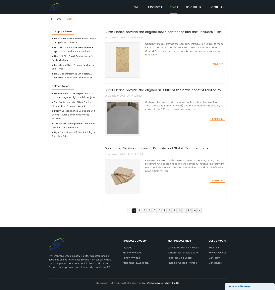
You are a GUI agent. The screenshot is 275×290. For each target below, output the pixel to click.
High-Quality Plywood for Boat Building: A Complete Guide (73, 134)
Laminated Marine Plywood (183, 247)
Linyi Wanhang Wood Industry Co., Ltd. (161, 283)
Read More (217, 64)
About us (216, 7)
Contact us (193, 7)
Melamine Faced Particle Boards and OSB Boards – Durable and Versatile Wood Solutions (73, 114)
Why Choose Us (217, 253)
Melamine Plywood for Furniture (135, 263)
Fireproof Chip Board (180, 258)
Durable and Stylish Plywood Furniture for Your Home (73, 67)
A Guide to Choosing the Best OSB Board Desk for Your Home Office (73, 125)
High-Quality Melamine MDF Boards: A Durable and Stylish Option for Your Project (73, 75)
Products (154, 7)
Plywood (127, 247)
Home (135, 7)
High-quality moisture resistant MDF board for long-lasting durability (74, 40)
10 (179, 211)
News (173, 7)
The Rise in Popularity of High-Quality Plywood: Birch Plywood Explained (71, 104)
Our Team (214, 258)
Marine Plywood (132, 252)
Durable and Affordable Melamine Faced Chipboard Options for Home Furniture (73, 49)
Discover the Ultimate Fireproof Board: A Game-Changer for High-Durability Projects (73, 95)
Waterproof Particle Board (183, 252)
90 (189, 211)
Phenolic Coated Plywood (182, 263)
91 (194, 211)
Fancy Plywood (131, 258)
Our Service (215, 263)
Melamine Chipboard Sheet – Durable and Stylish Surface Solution (158, 148)
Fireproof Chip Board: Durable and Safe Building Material (72, 58)
